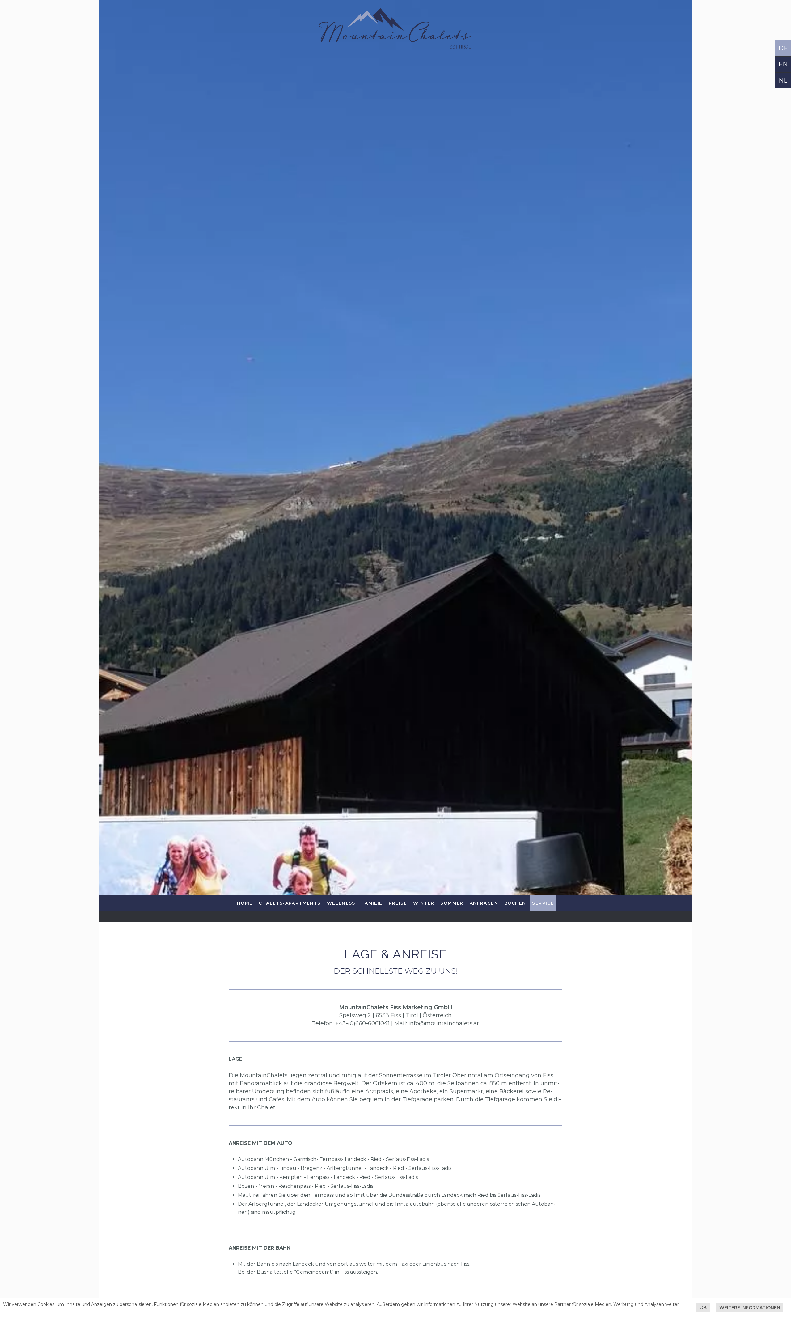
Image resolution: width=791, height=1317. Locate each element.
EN (783, 64)
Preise (398, 903)
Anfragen (484, 903)
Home (245, 903)
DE (783, 48)
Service (543, 903)
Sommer (451, 903)
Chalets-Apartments (289, 903)
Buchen (515, 903)
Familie (372, 903)
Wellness (341, 903)
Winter (423, 903)
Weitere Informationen (749, 1308)
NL (783, 80)
